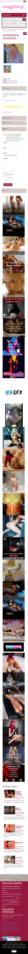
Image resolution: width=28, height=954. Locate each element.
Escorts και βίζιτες (7, 923)
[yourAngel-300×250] (14, 346)
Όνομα (5, 142)
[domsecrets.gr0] (14, 548)
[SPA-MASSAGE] (14, 570)
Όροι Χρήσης (18, 876)
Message (5, 158)
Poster (6, 190)
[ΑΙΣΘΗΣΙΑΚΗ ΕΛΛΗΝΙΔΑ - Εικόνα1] (7, 69)
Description (7, 88)
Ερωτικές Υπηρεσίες (9, 29)
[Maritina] (14, 460)
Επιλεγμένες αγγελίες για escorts (11, 928)
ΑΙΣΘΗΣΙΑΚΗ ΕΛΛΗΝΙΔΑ (11, 37)
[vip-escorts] (14, 225)
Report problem (8, 112)
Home (2, 876)
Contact (7, 128)
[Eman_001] (14, 589)
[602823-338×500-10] (14, 706)
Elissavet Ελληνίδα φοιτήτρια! (18, 793)
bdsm (18, 892)
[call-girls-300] (14, 285)
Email (4, 147)
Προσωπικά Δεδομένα (7, 879)
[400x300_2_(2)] (14, 773)
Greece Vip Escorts (19, 859)
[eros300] (14, 366)
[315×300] (14, 308)
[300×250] (14, 204)
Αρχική (3, 29)
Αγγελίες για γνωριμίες (8, 925)
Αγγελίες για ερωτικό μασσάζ (10, 927)
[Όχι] (26, 947)
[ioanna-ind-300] (14, 482)
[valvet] (14, 245)
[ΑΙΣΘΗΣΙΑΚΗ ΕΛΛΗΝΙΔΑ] (13, 53)
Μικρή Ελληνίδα (18, 808)
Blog (12, 876)
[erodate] (14, 327)
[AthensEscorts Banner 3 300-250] (14, 263)
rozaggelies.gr (7, 15)
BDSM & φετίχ (15, 923)
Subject (5, 153)
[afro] (14, 415)
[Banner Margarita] (14, 630)
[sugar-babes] (14, 647)
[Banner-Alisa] (14, 504)
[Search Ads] (24, 19)
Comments (8, 122)
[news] (14, 392)
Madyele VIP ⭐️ (19, 843)
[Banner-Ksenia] (14, 526)
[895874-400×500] (14, 733)
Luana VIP (18, 857)
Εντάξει (14, 951)
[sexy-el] (14, 662)
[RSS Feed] (24, 1)
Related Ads (8, 118)
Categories (7, 876)
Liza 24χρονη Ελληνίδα (19, 827)
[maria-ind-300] (14, 437)
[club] (14, 683)
